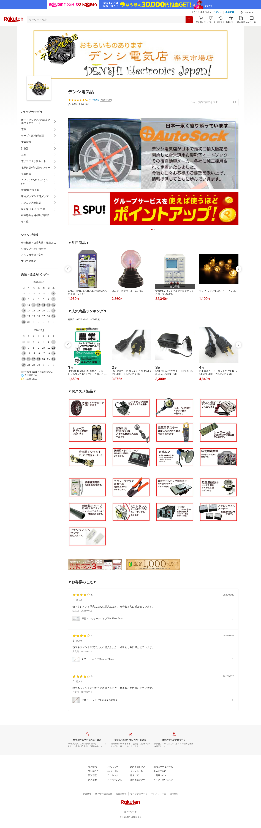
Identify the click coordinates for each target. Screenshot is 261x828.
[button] (248, 12)
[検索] (189, 19)
